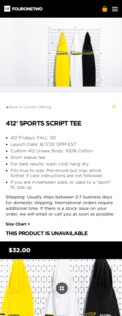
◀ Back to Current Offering (28, 107)
